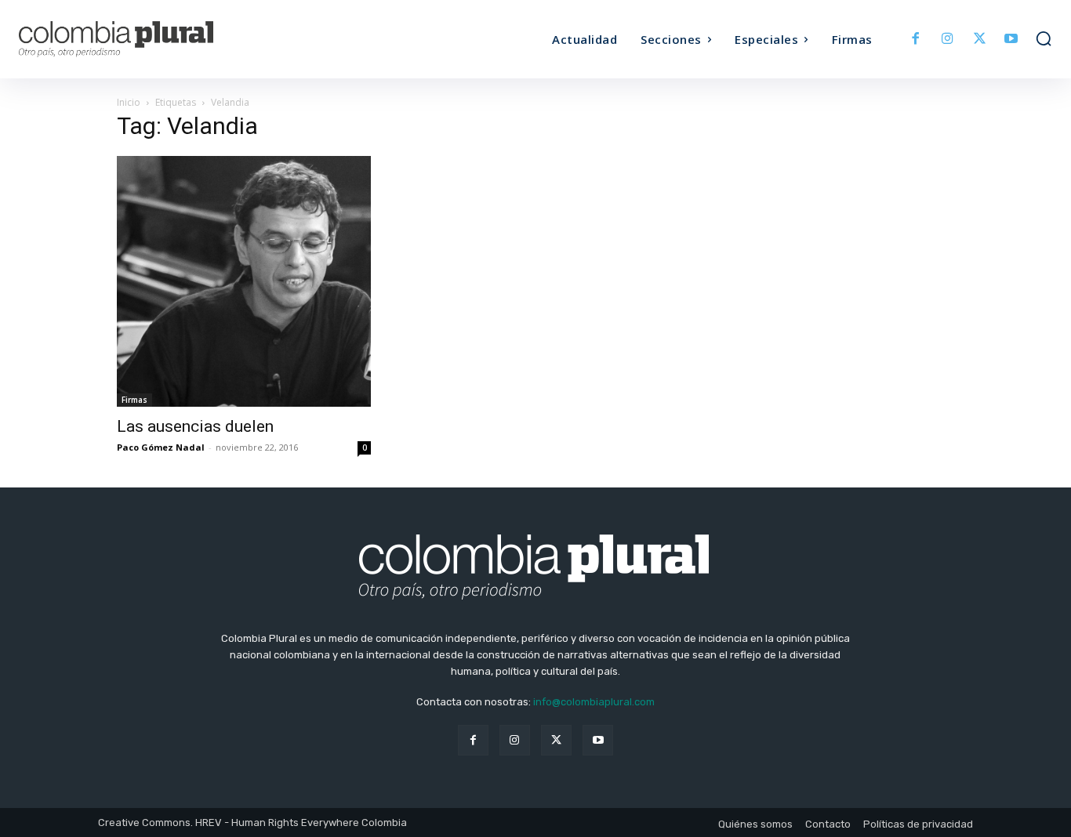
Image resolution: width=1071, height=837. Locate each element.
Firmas (134, 399)
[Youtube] (1011, 39)
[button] (1043, 38)
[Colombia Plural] (148, 39)
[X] (980, 39)
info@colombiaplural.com (594, 702)
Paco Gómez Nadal (161, 447)
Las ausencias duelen (195, 426)
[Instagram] (947, 39)
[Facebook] (916, 39)
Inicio (128, 102)
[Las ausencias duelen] (244, 281)
